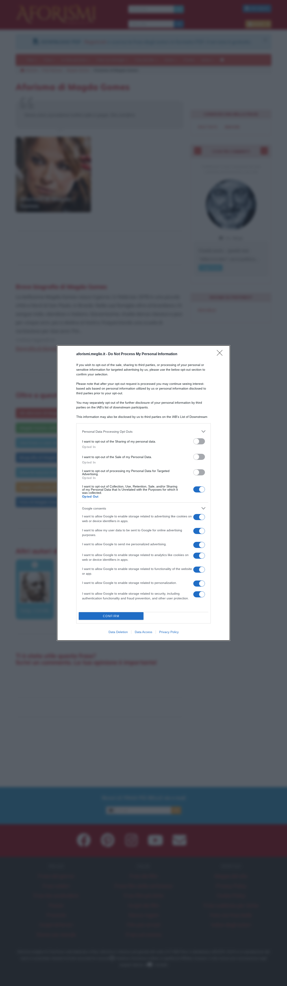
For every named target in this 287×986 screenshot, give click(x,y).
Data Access (143, 632)
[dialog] (143, 493)
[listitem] (143, 431)
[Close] (221, 354)
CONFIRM (111, 616)
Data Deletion (118, 632)
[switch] (199, 441)
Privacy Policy (169, 632)
